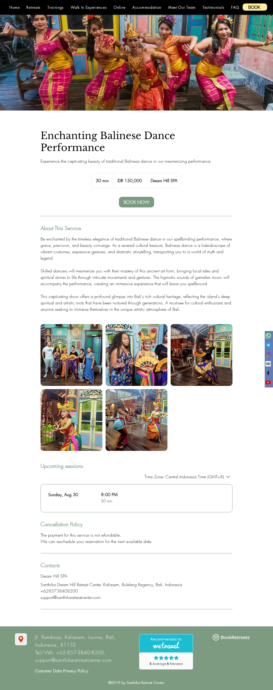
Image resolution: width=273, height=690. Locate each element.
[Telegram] (268, 345)
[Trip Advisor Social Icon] (268, 363)
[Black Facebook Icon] (268, 373)
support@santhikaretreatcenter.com (73, 660)
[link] (136, 202)
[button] (33, 7)
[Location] (21, 639)
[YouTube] (268, 382)
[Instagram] (268, 354)
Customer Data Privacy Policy (61, 671)
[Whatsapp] (268, 335)
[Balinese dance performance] (71, 355)
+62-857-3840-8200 (80, 652)
